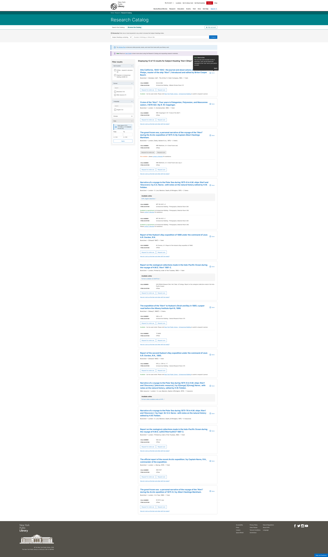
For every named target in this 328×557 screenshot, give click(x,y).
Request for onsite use (148, 90)
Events (188, 9)
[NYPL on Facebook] (295, 526)
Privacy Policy (254, 525)
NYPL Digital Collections (148, 198)
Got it (215, 68)
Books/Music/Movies (160, 9)
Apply (123, 141)
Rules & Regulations (268, 525)
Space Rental (239, 532)
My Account (168, 3)
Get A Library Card (188, 3)
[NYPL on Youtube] (306, 526)
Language (266, 530)
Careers (238, 530)
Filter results (117, 62)
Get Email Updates (199, 3)
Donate (210, 3)
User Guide (128, 53)
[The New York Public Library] (118, 5)
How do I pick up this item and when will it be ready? (155, 124)
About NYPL (266, 527)
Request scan (161, 90)
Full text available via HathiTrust (150, 278)
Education (180, 9)
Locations (178, 3)
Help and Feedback (321, 555)
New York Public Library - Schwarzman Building (177, 94)
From (115, 131)
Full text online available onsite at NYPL (152, 399)
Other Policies (253, 527)
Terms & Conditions (255, 530)
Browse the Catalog (134, 27)
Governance (253, 532)
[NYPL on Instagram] (302, 526)
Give (199, 9)
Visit (194, 9)
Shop (215, 3)
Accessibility (239, 525)
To (124, 131)
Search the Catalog (118, 27)
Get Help (205, 9)
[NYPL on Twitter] (298, 526)
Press (237, 527)
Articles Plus (122, 47)
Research (172, 9)
